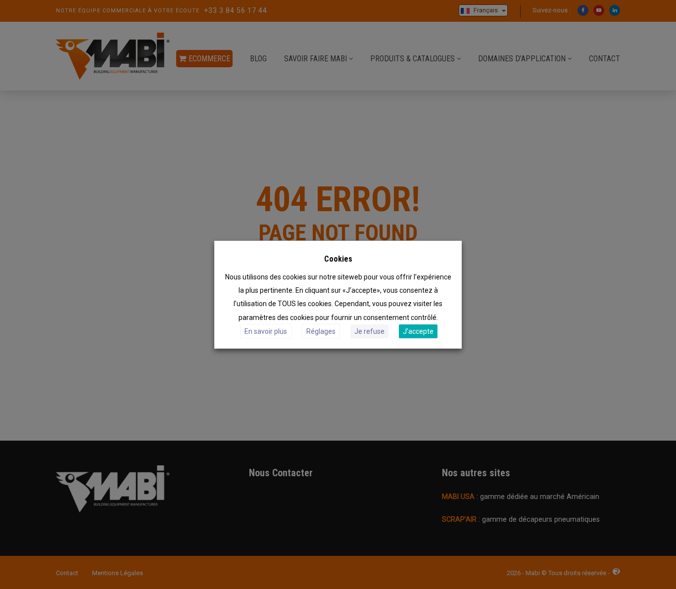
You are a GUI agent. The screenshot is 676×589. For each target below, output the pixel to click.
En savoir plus (265, 331)
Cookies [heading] (338, 258)
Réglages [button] (321, 331)
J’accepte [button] (418, 331)
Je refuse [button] (369, 331)
